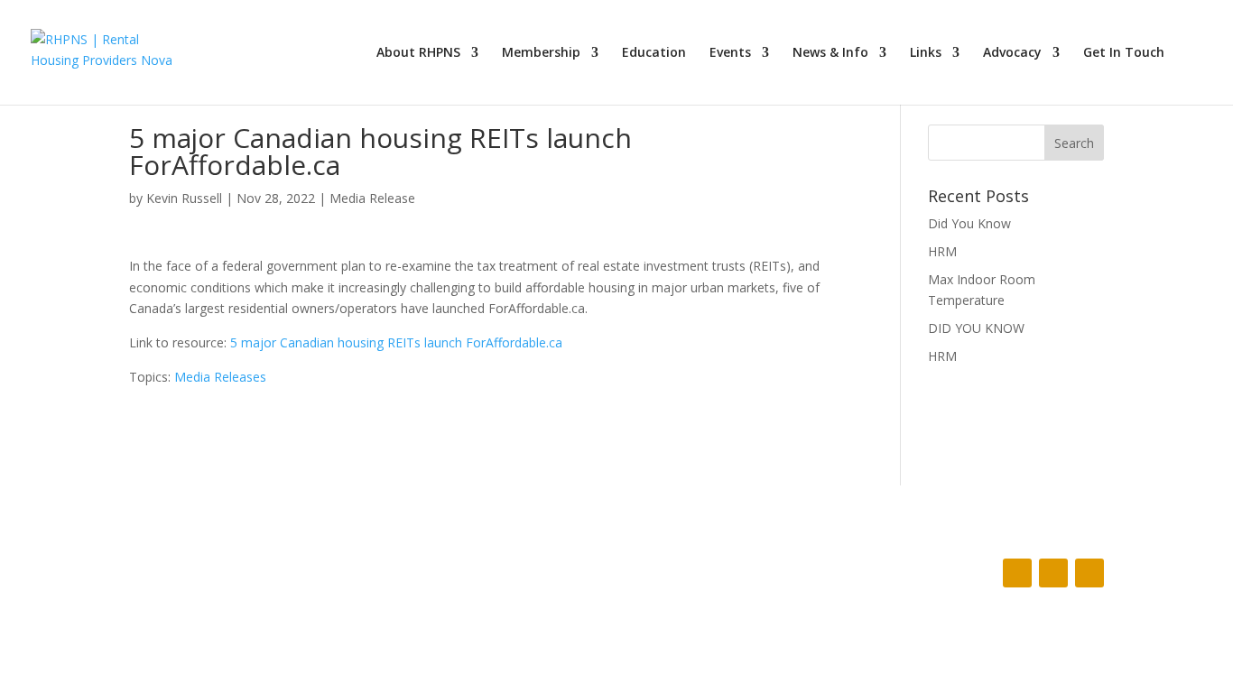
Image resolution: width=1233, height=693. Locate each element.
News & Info (830, 53)
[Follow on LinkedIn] (1089, 573)
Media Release (372, 198)
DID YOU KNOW (976, 328)
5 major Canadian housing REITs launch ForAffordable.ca (396, 342)
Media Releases (220, 376)
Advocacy (1012, 53)
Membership (541, 53)
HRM (942, 251)
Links (925, 53)
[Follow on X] (1053, 573)
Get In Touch (1123, 53)
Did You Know (969, 223)
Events (730, 53)
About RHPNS (418, 53)
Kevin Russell (184, 198)
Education (654, 53)
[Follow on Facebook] (1017, 573)
